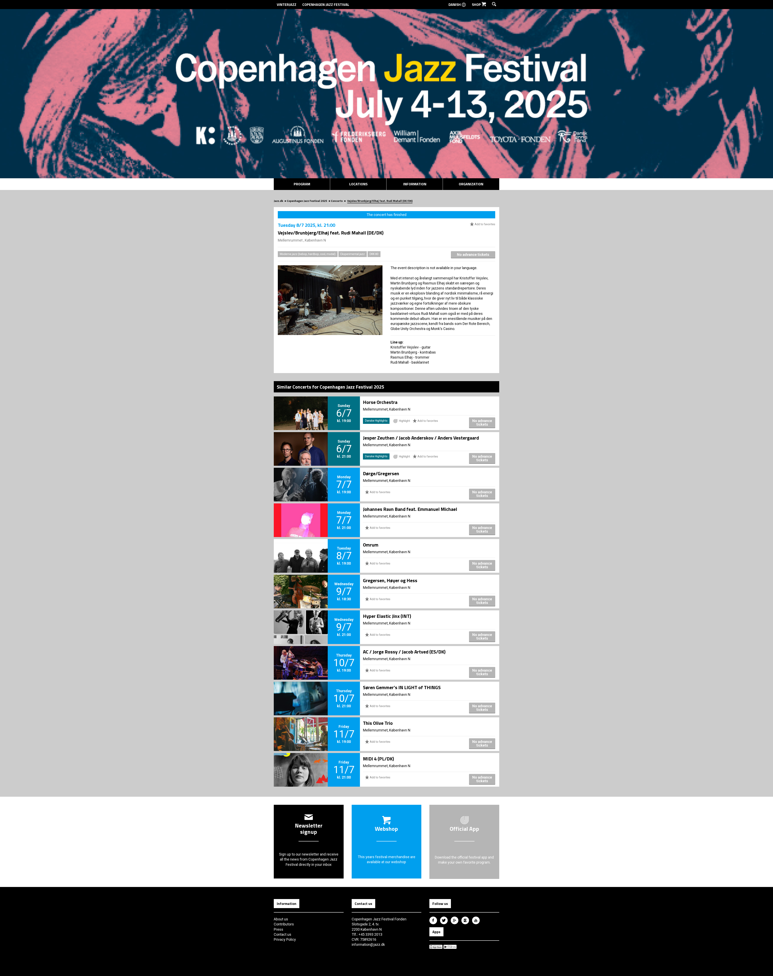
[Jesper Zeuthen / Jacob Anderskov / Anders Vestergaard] (301, 442)
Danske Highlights (376, 420)
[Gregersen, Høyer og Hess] (301, 585)
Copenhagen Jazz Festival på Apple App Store (435, 947)
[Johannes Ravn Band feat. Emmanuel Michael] (301, 513)
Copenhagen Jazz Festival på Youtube (476, 920)
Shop (477, 4)
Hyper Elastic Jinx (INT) (387, 616)
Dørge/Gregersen (381, 473)
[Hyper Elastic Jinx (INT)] (301, 620)
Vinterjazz (286, 4)
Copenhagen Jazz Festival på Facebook (433, 920)
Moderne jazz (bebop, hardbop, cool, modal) (308, 254)
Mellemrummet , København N (302, 240)
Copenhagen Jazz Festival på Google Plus (454, 920)
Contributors (284, 924)
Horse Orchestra (380, 402)
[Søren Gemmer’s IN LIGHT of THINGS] (301, 692)
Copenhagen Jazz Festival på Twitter (444, 920)
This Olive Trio (378, 723)
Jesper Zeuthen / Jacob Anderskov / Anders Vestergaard (421, 437)
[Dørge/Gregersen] (301, 478)
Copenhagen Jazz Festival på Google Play (450, 947)
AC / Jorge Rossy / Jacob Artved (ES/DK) (404, 651)
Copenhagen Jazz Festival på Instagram (465, 920)
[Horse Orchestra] (301, 406)
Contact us (282, 934)
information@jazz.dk (368, 944)
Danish (455, 4)
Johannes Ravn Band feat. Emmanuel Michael (410, 509)
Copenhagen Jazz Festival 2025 (307, 201)
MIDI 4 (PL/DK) (378, 758)
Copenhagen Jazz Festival (325, 4)
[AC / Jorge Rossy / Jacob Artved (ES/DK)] (301, 656)
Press (278, 929)
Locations (358, 184)
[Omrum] (301, 549)
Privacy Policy (285, 939)
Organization (471, 184)
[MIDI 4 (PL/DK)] (301, 763)
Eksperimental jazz (352, 254)
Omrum (370, 544)
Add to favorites (484, 224)
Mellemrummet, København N (386, 409)
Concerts (337, 201)
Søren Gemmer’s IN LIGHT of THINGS (402, 687)
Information (414, 184)
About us (281, 919)
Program (302, 184)
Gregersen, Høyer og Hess (390, 580)
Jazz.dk (278, 201)
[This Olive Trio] (301, 727)
